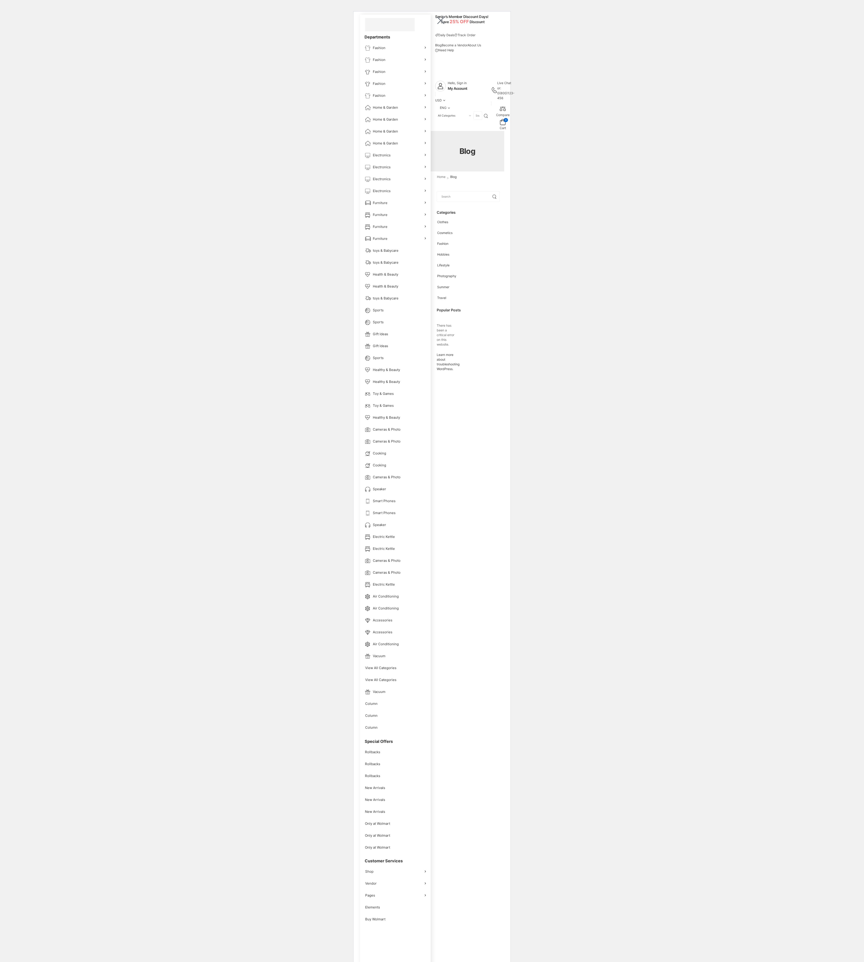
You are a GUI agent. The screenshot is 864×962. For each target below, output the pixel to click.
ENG (443, 108)
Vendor (371, 883)
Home (441, 177)
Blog (438, 45)
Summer (443, 287)
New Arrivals (375, 788)
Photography (446, 276)
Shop (369, 871)
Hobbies (443, 254)
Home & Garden (385, 107)
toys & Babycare (385, 250)
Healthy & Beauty (386, 370)
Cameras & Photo (386, 429)
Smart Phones (384, 501)
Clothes (442, 222)
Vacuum (379, 656)
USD (438, 100)
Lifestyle (443, 265)
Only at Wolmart (377, 823)
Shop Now (452, 28)
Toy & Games (383, 393)
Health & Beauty (385, 274)
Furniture (380, 203)
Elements (372, 907)
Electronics (382, 155)
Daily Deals (446, 35)
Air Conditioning (386, 596)
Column (371, 703)
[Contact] (494, 90)
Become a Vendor (455, 45)
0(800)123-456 (505, 95)
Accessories (382, 620)
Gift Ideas (380, 334)
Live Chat (504, 83)
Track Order (466, 35)
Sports (378, 310)
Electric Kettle (384, 537)
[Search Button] (486, 115)
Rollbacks (372, 752)
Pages (370, 895)
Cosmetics (444, 233)
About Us (474, 45)
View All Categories (380, 668)
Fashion (379, 48)
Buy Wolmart (375, 919)
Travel (441, 298)
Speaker (379, 489)
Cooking (379, 453)
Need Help (446, 50)
